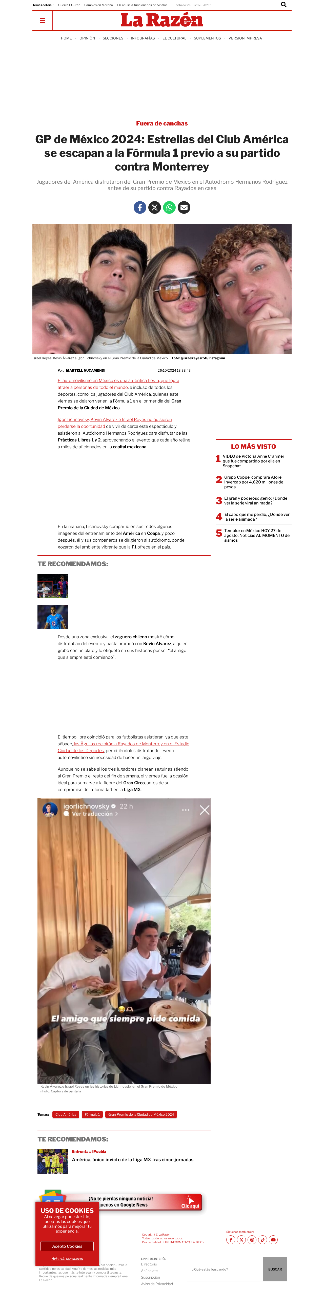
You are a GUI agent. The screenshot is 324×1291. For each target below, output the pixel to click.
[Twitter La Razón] (154, 207)
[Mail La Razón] (184, 207)
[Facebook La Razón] (140, 207)
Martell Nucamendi (85, 370)
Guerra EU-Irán (69, 5)
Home (66, 38)
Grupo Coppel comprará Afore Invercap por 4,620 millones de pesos (253, 482)
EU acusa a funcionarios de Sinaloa (142, 5)
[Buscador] (284, 5)
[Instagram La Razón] (252, 1239)
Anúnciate (149, 1270)
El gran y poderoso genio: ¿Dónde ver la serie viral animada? (255, 500)
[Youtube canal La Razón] (273, 1239)
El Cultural (174, 38)
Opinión (87, 38)
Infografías (143, 38)
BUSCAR (275, 1269)
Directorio (149, 1264)
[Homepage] (162, 19)
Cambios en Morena (98, 5)
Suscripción (150, 1277)
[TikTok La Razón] (262, 1239)
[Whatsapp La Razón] (169, 207)
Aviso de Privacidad (157, 1284)
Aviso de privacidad (67, 1258)
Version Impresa (245, 38)
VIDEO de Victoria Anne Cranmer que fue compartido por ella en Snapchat (253, 461)
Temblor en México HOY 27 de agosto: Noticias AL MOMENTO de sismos (257, 535)
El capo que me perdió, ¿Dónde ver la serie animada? (257, 517)
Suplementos (207, 38)
